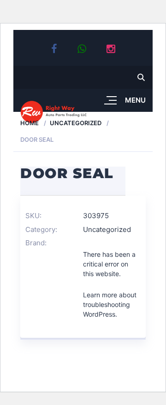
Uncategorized (75, 123)
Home (29, 123)
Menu (135, 100)
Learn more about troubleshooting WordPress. (109, 304)
